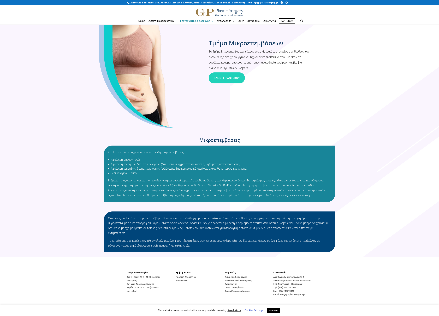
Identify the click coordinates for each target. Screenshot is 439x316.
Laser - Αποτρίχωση (234, 287)
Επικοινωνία (269, 21)
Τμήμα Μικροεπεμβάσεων (237, 291)
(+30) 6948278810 (285, 291)
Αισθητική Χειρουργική (161, 21)
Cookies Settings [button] (254, 310)
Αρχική (141, 21)
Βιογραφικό (253, 21)
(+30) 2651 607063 (287, 287)
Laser (241, 21)
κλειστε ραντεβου (227, 77)
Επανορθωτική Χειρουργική (195, 21)
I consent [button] (273, 310)
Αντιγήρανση (224, 21)
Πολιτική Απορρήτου (186, 277)
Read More (234, 310)
